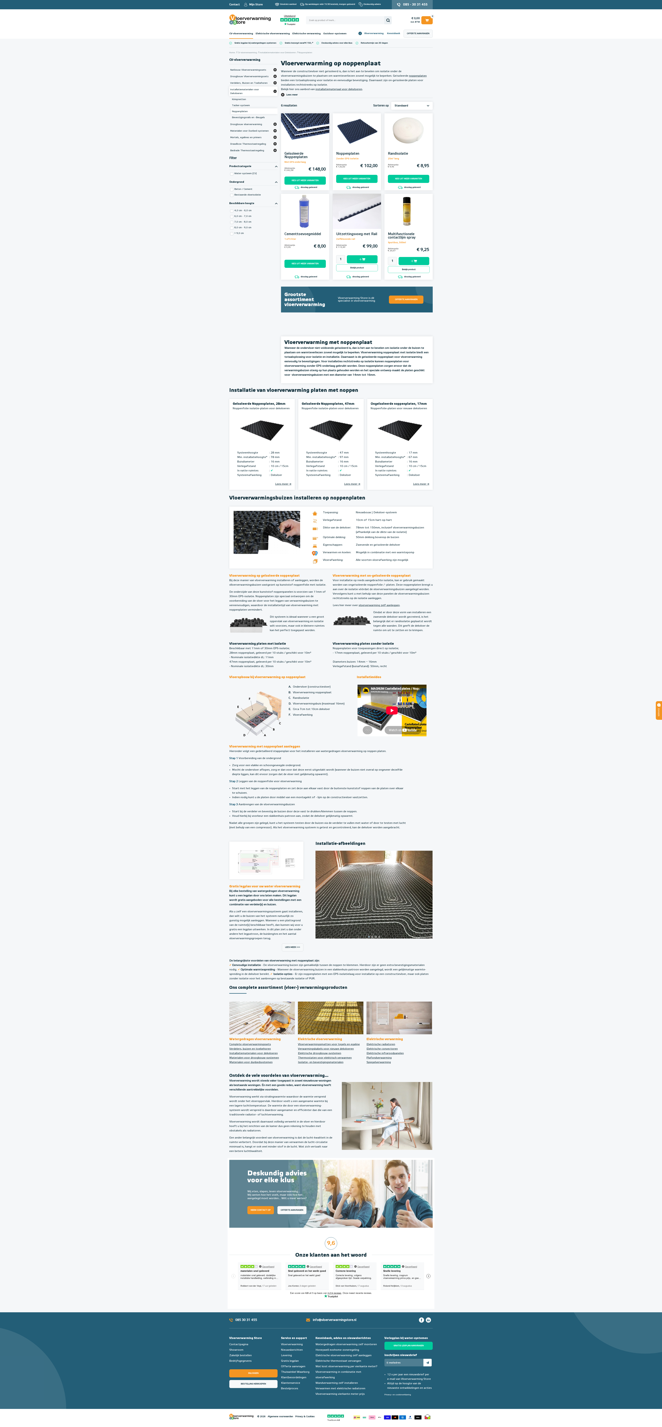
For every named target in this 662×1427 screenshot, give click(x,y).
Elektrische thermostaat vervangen (338, 1361)
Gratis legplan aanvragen (409, 1346)
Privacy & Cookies (305, 1416)
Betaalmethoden (387, 1416)
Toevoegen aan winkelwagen (362, 259)
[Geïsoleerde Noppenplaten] (305, 135)
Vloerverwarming (374, 33)
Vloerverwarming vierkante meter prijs (340, 1394)
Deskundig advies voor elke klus (337, 43)
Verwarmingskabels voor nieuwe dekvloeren (326, 1049)
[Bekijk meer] (275, 69)
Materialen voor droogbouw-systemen (254, 1058)
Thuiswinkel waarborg (427, 1416)
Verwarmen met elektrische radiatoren (340, 1388)
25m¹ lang (393, 159)
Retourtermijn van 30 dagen (374, 43)
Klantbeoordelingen (293, 1377)
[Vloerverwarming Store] (250, 19)
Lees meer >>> (292, 947)
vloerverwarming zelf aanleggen (379, 605)
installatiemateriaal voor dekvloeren (338, 89)
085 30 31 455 (246, 1320)
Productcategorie (240, 166)
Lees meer (292, 95)
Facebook (421, 1320)
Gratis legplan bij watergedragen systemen (255, 43)
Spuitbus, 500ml (397, 242)
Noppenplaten (347, 153)
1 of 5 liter (290, 239)
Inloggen (253, 1373)
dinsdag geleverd (308, 187)
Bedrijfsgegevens (240, 1361)
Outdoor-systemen (335, 33)
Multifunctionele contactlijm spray (401, 235)
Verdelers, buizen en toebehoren (250, 1049)
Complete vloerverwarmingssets (250, 1044)
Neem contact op (261, 1210)
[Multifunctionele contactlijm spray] (408, 216)
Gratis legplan (290, 1361)
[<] (320, 895)
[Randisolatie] (408, 135)
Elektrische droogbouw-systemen (319, 1053)
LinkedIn (428, 1320)
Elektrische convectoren (382, 1049)
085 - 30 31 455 (415, 4)
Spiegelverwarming (379, 1062)
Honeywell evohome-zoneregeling (337, 1350)
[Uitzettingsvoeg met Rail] (357, 216)
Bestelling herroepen (253, 1384)
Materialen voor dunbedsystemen (251, 1062)
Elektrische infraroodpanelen (385, 1053)
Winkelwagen (427, 19)
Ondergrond (236, 182)
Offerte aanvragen (418, 34)
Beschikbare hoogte (241, 203)
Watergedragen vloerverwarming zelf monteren (346, 1344)
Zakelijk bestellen (240, 1355)
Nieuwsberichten (292, 1350)
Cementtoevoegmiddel (302, 234)
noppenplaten (418, 76)
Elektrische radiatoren (381, 1044)
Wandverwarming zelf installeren (336, 1383)
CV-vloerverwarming (241, 33)
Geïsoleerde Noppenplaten (296, 155)
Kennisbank (393, 33)
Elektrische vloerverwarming (273, 33)
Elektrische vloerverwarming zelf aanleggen (343, 1355)
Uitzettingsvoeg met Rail (356, 234)
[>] (427, 895)
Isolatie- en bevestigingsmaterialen (320, 1062)
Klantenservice (290, 1383)
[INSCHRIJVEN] (427, 1362)
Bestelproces (289, 1388)
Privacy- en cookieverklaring (397, 1395)
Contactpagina (238, 1344)
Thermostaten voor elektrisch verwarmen (325, 1058)
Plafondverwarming (379, 1058)
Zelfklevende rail (345, 239)
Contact (234, 4)
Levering (286, 1355)
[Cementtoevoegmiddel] (305, 216)
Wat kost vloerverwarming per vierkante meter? (346, 1366)
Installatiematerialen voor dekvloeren (253, 1053)
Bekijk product (357, 268)
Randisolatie (398, 153)
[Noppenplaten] (357, 135)
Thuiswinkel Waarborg (295, 1372)
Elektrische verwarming (306, 33)
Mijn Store (256, 4)
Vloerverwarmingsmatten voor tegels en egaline (329, 1044)
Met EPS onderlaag (295, 162)
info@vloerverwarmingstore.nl (334, 1320)
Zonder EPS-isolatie (347, 159)
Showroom (236, 1350)
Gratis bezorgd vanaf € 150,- (298, 43)
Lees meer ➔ (283, 484)
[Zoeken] (388, 20)
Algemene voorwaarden (280, 1416)
